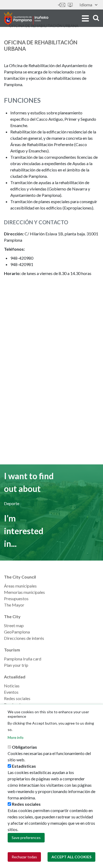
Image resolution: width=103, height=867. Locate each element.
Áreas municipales (20, 585)
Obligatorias (24, 746)
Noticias (12, 685)
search (95, 17)
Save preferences (26, 837)
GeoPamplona (17, 631)
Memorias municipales (24, 592)
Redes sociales (17, 698)
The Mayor (14, 604)
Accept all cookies (71, 857)
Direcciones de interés (24, 638)
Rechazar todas (24, 857)
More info (16, 737)
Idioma (85, 4)
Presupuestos (16, 598)
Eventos (11, 691)
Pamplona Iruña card (22, 658)
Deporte (11, 503)
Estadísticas (24, 765)
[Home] (26, 18)
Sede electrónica (70, 5)
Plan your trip (16, 665)
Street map (14, 625)
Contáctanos (61, 5)
